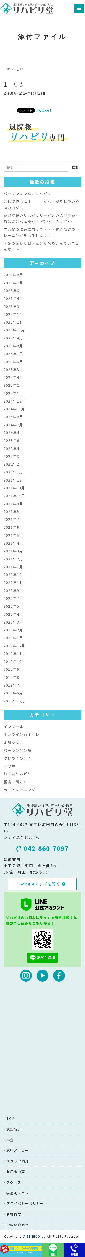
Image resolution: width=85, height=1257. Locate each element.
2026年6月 (13, 290)
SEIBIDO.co (36, 1236)
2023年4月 (13, 448)
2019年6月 (13, 692)
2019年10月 (15, 661)
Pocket (44, 110)
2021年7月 (13, 519)
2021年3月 (13, 550)
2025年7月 (13, 353)
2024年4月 (13, 432)
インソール (14, 726)
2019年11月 (15, 653)
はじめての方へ (17, 758)
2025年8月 (13, 345)
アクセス (13, 1182)
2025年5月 (13, 369)
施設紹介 (13, 1129)
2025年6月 (13, 361)
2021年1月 (13, 566)
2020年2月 (13, 629)
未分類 (10, 765)
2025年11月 (15, 322)
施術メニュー (17, 1150)
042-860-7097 (46, 848)
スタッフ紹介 (17, 1161)
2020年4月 (13, 614)
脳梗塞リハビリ (17, 773)
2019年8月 (13, 677)
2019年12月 (15, 645)
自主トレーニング (19, 789)
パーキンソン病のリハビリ (27, 193)
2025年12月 (15, 314)
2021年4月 (13, 543)
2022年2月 (13, 464)
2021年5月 (13, 535)
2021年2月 (13, 558)
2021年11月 (15, 487)
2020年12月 (15, 574)
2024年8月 (13, 416)
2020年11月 (15, 582)
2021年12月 (15, 479)
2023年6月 (13, 440)
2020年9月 (13, 590)
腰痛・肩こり (16, 781)
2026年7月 (13, 282)
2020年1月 (13, 637)
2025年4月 (13, 377)
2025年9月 (13, 337)
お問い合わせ (17, 1224)
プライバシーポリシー (25, 1203)
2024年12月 (15, 401)
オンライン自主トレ (21, 734)
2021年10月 (15, 495)
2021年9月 (13, 503)
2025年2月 (13, 385)
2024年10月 (15, 408)
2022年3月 (13, 456)
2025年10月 (15, 329)
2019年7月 (13, 685)
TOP (7, 69)
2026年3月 (13, 306)
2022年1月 (13, 471)
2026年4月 (13, 298)
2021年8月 (13, 511)
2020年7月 (13, 598)
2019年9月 (13, 669)
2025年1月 (13, 393)
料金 (10, 1140)
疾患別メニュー (19, 1193)
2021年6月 (13, 527)
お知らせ (12, 742)
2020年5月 (13, 606)
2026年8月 (13, 274)
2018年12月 (15, 700)
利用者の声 (15, 1171)
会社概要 (13, 1214)
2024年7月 (13, 424)
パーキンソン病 (17, 750)
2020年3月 (13, 621)
